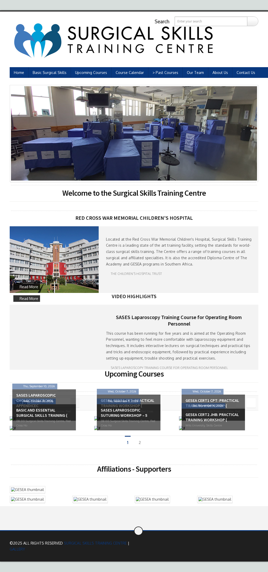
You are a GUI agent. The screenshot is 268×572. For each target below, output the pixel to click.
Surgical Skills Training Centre (95, 543)
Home (19, 72)
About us (220, 72)
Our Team (195, 72)
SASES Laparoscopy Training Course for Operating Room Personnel (179, 320)
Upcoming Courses (91, 72)
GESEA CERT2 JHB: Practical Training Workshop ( (212, 417)
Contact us (246, 72)
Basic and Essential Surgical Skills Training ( (41, 412)
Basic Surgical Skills (49, 72)
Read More (29, 287)
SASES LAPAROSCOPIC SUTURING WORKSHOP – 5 (124, 412)
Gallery (17, 549)
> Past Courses (165, 72)
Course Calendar (130, 72)
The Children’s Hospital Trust (136, 274)
